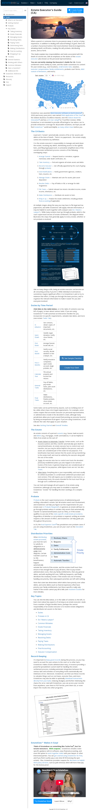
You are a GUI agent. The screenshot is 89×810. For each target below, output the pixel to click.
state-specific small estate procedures (68, 514)
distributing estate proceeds (40, 538)
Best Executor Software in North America (65, 113)
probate (47, 168)
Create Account (79, 3)
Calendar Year (38, 375)
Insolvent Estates (75, 589)
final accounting (44, 201)
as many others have (65, 127)
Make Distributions (45, 195)
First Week (37, 344)
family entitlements (56, 69)
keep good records (53, 660)
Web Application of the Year (72, 115)
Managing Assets (45, 634)
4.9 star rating (53, 120)
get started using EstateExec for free (68, 756)
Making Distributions (46, 645)
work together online (55, 753)
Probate (37, 500)
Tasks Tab (47, 318)
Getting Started (46, 425)
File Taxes (42, 189)
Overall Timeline (62, 425)
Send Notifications (45, 172)
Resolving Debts (44, 638)
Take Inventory (44, 162)
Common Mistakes (45, 623)
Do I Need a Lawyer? (46, 620)
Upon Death (37, 336)
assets (60, 433)
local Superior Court (48, 524)
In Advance (38, 326)
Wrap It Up (42, 199)
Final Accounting (44, 648)
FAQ (46, 3)
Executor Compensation (47, 652)
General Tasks (37, 386)
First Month (37, 352)
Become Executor (45, 166)
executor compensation (40, 69)
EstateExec (38, 127)
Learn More (59, 801)
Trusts (40, 469)
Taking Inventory (45, 630)
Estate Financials (44, 627)
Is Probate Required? (51, 507)
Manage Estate (44, 178)
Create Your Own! (72, 367)
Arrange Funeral (44, 156)
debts (39, 436)
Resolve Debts (44, 183)
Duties (40, 612)
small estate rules (65, 67)
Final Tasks (37, 399)
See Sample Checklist (73, 358)
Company (53, 3)
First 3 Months (37, 364)
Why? (70, 801)
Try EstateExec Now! (43, 801)
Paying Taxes (43, 641)
